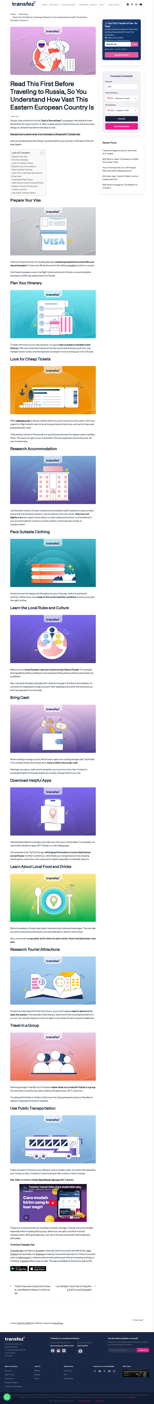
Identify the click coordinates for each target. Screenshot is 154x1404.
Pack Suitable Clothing (22, 169)
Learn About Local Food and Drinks (27, 182)
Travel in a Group (19, 189)
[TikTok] (95, 1371)
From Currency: (111, 93)
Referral (37, 1375)
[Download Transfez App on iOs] (37, 1267)
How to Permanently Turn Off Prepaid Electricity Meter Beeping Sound (118, 169)
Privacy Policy (100, 1401)
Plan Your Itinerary (20, 159)
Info (102, 5)
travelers (71, 265)
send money (24, 1257)
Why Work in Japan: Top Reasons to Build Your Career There (120, 161)
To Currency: (110, 105)
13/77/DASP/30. (130, 1397)
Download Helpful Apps (22, 179)
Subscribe (143, 1350)
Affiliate (37, 1371)
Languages (113, 5)
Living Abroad (68, 5)
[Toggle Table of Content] (40, 153)
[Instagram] (114, 1371)
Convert (121, 119)
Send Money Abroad (48, 1179)
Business (54, 5)
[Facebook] (109, 1371)
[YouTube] (100, 1371)
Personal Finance (88, 5)
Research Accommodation (24, 166)
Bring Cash (16, 176)
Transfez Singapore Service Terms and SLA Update (119, 152)
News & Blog (68, 1378)
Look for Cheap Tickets (22, 163)
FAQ (65, 1375)
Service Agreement (84, 1401)
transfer (40, 1250)
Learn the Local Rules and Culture (27, 172)
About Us (8, 1371)
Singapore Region (11, 1382)
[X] (104, 1371)
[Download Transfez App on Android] (19, 1267)
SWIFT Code (9, 1375)
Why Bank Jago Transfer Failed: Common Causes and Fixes (120, 178)
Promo (36, 1378)
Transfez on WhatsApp (13, 1386)
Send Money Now (121, 55)
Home (44, 5)
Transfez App (16, 1250)
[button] (7, 1397)
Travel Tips (14, 116)
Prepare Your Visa (19, 156)
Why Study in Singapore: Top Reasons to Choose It (120, 186)
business (40, 1254)
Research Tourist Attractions (25, 186)
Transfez (25, 1244)
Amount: (108, 81)
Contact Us (68, 1371)
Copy (134, 44)
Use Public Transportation (24, 192)
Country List (9, 1378)
